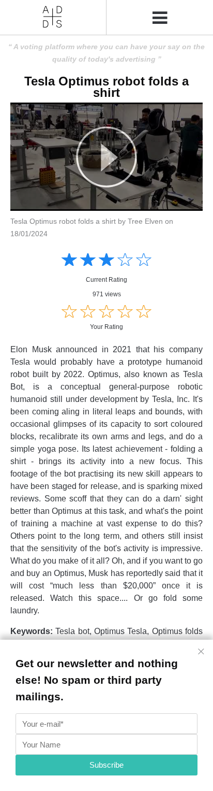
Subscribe (106, 764)
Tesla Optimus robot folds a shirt (106, 86)
